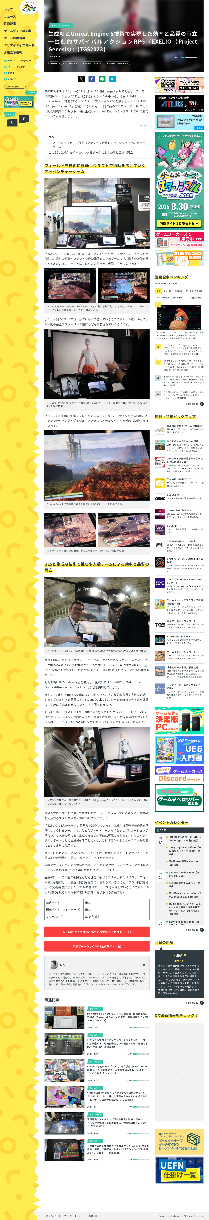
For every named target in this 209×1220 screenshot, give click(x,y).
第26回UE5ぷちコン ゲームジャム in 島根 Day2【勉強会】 (185, 895)
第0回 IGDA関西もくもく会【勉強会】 (183, 863)
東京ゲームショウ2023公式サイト (94, 946)
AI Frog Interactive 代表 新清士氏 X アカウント (94, 932)
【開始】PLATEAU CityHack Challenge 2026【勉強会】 (185, 838)
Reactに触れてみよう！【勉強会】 (184, 884)
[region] (20, 610)
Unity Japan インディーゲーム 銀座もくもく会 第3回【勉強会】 (185, 851)
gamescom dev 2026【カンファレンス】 (184, 874)
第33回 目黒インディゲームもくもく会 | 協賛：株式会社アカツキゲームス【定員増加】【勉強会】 (185, 909)
